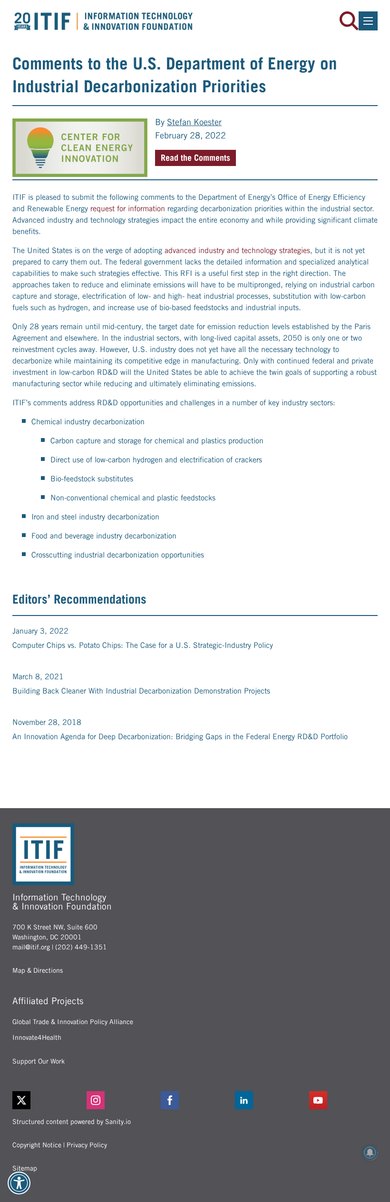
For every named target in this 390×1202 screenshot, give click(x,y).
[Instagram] (121, 1100)
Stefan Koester (194, 122)
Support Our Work (38, 1061)
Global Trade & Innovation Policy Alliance (72, 1021)
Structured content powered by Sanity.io (71, 1121)
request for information (127, 208)
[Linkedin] (269, 1100)
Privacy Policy (87, 1145)
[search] (349, 20)
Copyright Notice (36, 1145)
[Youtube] (343, 1100)
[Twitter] (21, 1100)
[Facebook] (195, 1100)
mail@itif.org (31, 947)
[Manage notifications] (370, 1152)
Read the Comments (195, 158)
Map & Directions (37, 970)
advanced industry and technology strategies (237, 250)
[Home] (103, 21)
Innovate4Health (36, 1037)
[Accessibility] (19, 1183)
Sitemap (24, 1168)
